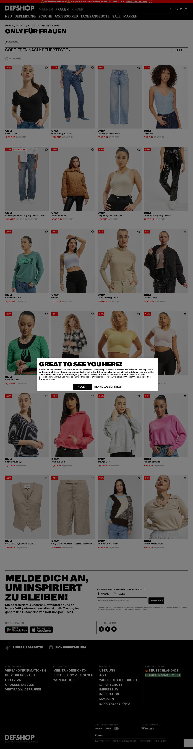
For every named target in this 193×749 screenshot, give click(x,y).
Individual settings (107, 386)
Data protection (47, 379)
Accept (83, 387)
